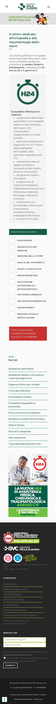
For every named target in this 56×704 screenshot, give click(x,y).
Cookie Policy (27, 695)
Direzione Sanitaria (13, 599)
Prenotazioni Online (19, 397)
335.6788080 (30, 337)
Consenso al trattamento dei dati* (17, 655)
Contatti (43, 695)
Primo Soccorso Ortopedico (24, 412)
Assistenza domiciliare (21, 368)
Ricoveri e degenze (19, 431)
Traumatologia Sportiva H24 (24, 444)
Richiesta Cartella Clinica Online (26, 419)
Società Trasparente (14, 610)
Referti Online (16, 425)
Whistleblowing (12, 594)
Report (35, 695)
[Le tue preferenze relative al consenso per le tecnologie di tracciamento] (4, 699)
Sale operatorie (17, 437)
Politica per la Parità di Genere (20, 615)
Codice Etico (10, 584)
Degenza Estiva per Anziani (24, 384)
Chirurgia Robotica (19, 390)
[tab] (28, 240)
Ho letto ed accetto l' (13, 658)
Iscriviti (10, 665)
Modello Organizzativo (15, 589)
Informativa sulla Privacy (28, 658)
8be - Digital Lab (36, 699)
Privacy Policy (10, 605)
